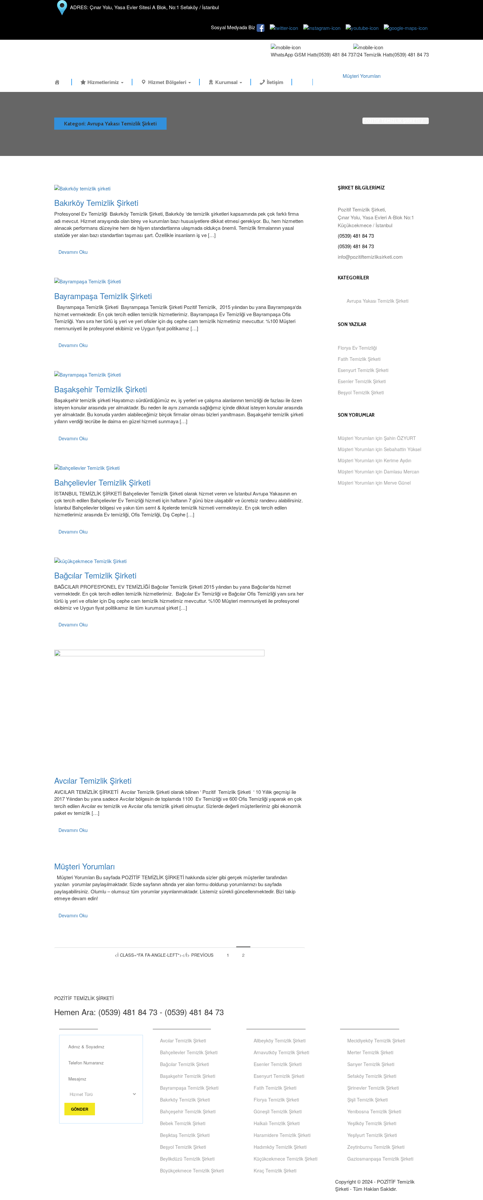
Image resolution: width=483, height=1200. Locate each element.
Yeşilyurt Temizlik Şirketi (372, 1135)
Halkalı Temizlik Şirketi (277, 1123)
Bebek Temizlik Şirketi (182, 1123)
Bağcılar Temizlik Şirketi (95, 575)
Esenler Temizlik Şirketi (362, 381)
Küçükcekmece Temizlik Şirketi (285, 1158)
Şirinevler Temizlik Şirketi (373, 1087)
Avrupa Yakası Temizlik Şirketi (377, 300)
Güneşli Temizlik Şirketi (278, 1111)
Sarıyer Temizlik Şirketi (370, 1064)
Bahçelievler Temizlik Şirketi (102, 482)
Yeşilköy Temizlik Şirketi (371, 1123)
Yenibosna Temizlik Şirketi (374, 1111)
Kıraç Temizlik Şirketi (275, 1170)
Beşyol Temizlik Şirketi (361, 392)
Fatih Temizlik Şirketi (359, 359)
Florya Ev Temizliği (357, 347)
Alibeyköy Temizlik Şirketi (280, 1040)
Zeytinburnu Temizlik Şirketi (375, 1147)
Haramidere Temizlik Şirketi (282, 1135)
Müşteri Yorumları (361, 75)
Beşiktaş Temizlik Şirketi (185, 1135)
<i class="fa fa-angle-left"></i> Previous (164, 955)
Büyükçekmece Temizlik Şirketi (192, 1170)
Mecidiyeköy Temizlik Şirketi (376, 1040)
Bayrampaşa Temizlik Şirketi (103, 295)
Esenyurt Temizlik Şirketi (363, 370)
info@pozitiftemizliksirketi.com (370, 256)
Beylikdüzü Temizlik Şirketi (187, 1158)
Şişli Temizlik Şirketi (367, 1099)
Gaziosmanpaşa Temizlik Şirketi (380, 1158)
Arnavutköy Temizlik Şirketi (281, 1052)
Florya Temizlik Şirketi (276, 1099)
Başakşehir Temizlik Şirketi (100, 389)
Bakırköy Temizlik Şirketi (96, 202)
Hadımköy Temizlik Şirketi (280, 1147)
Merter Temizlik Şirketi (370, 1052)
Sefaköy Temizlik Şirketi (371, 1076)
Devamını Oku (73, 252)
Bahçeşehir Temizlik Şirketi (188, 1111)
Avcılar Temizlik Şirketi (92, 780)
